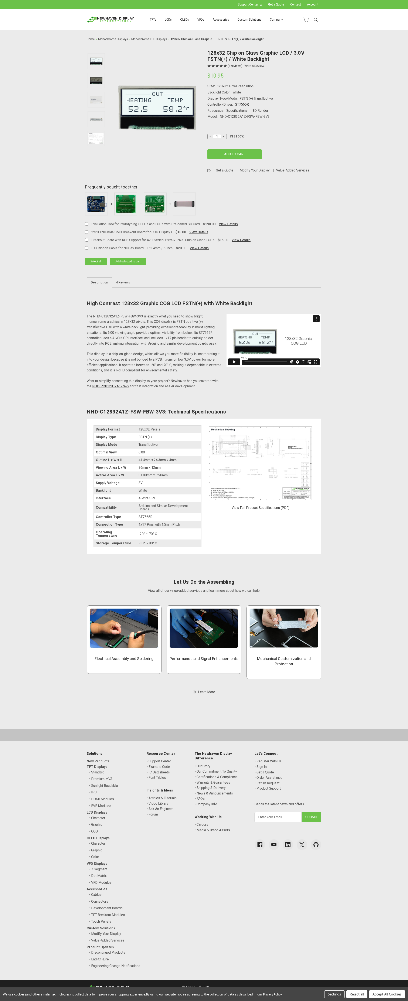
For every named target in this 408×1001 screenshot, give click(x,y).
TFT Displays (97, 767)
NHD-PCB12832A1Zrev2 (110, 386)
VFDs (200, 19)
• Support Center (159, 761)
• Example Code (158, 767)
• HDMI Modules (101, 799)
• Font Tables (156, 778)
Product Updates (100, 947)
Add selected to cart (127, 261)
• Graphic (95, 825)
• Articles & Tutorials (162, 798)
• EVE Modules (100, 806)
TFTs (153, 19)
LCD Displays (97, 812)
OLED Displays (98, 838)
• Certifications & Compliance (216, 777)
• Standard (96, 772)
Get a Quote (276, 4)
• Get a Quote (264, 772)
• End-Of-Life (99, 959)
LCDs (168, 19)
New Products (98, 761)
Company (276, 19)
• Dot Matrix (98, 876)
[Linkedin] (288, 844)
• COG (93, 831)
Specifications (237, 111)
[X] (302, 844)
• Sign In (261, 767)
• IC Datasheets (158, 772)
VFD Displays (97, 864)
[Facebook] (260, 844)
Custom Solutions (249, 19)
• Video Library (157, 803)
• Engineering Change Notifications (114, 966)
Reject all (357, 994)
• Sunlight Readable (103, 786)
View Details (228, 224)
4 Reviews (123, 282)
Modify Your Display (255, 170)
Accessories (221, 19)
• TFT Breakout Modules (107, 915)
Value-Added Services (292, 170)
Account (312, 4)
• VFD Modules (100, 883)
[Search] (316, 20)
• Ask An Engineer (160, 809)
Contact (295, 4)
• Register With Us (268, 761)
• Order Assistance (268, 778)
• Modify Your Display (105, 934)
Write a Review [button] (254, 66)
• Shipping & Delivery (210, 788)
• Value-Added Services (107, 940)
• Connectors (98, 901)
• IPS (93, 792)
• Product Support (268, 788)
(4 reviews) (235, 66)
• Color (94, 857)
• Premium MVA (100, 779)
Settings (334, 994)
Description (99, 282)
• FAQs (200, 799)
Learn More (206, 692)
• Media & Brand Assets (212, 830)
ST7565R (242, 104)
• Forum (152, 814)
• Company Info (206, 804)
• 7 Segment (98, 869)
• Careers (201, 825)
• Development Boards (106, 908)
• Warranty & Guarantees (212, 782)
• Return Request (267, 783)
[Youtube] (274, 844)
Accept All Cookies (387, 994)
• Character (97, 818)
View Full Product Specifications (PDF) (260, 508)
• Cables (95, 895)
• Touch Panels (100, 921)
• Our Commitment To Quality (216, 771)
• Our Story (202, 766)
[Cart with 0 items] (306, 19)
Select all (95, 261)
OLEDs (184, 19)
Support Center (248, 4)
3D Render (260, 111)
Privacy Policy (272, 994)
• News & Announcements (214, 793)
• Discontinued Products (107, 952)
